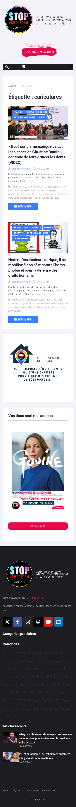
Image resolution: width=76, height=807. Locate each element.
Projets (51, 692)
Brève (68, 662)
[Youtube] (48, 622)
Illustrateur (52, 303)
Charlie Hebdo (56, 299)
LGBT (30, 307)
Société (43, 112)
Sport (36, 701)
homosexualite (28, 194)
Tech (21, 709)
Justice (56, 684)
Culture (34, 669)
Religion (62, 692)
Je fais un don (37, 526)
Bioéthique (57, 662)
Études (7, 716)
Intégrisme (63, 303)
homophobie (14, 194)
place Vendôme (58, 307)
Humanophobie (32, 684)
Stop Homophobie (24, 117)
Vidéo (42, 117)
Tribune (29, 710)
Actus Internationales (41, 653)
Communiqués (16, 669)
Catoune (12, 190)
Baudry (40, 186)
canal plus (49, 186)
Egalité (27, 303)
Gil (54, 190)
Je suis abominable (18, 307)
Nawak (45, 198)
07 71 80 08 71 (35, 598)
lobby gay (62, 194)
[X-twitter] (7, 622)
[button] (70, 67)
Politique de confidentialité (41, 790)
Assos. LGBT (20, 227)
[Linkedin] (58, 622)
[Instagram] (27, 622)
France (17, 112)
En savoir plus (23, 206)
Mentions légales (11, 790)
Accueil (12, 85)
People (30, 112)
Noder (47, 307)
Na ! (40, 198)
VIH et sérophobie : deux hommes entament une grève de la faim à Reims (44, 756)
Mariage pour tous (28, 198)
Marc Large (13, 198)
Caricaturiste (42, 299)
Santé (8, 700)
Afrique (8, 662)
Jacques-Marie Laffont (46, 194)
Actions (10, 653)
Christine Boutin (24, 190)
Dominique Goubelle (42, 190)
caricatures (60, 186)
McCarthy (39, 307)
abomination (18, 186)
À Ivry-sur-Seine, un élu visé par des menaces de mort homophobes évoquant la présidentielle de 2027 (45, 738)
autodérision (31, 186)
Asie (16, 662)
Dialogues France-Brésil (52, 669)
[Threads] (38, 622)
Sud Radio (54, 198)
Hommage (9, 684)
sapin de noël (14, 311)
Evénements (19, 677)
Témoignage (20, 238)
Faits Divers (41, 676)
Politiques (34, 692)
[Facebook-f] (17, 622)
